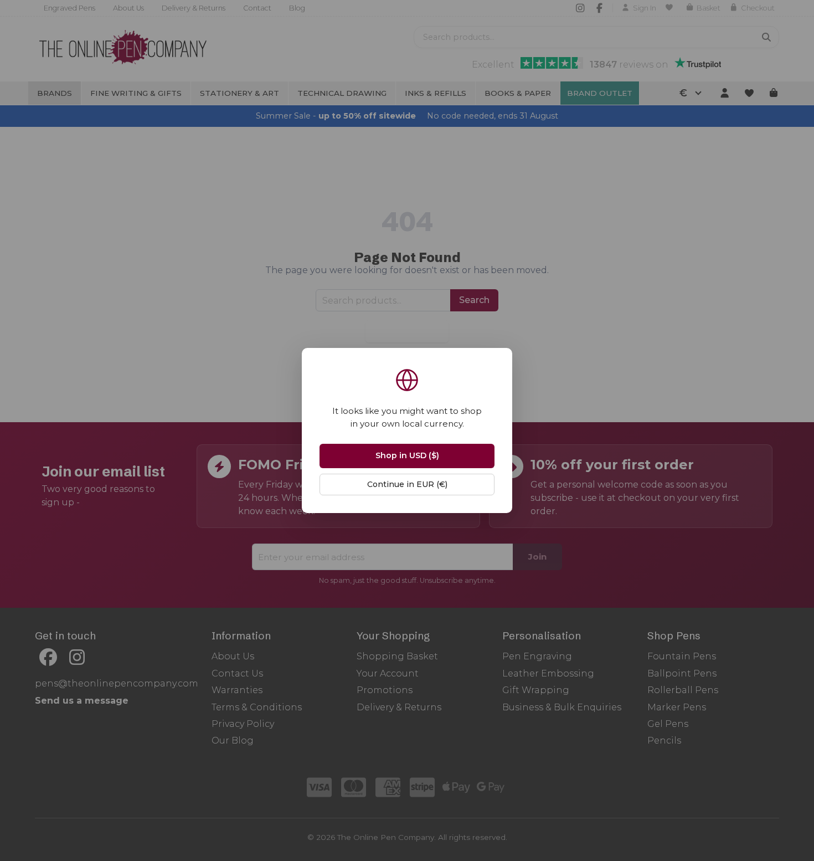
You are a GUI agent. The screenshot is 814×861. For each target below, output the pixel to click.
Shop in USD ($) (407, 455)
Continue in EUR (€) (407, 484)
